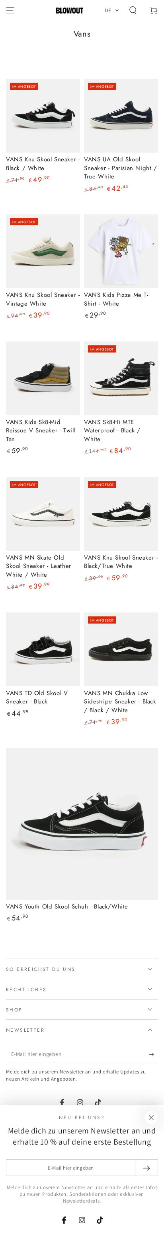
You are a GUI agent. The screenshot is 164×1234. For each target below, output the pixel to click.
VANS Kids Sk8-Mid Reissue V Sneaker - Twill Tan (40, 431)
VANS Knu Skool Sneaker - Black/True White (121, 562)
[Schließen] (151, 1117)
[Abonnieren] (153, 1054)
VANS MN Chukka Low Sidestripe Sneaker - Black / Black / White (120, 702)
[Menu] (10, 10)
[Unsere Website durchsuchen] (133, 10)
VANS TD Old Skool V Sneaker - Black (37, 697)
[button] (112, 10)
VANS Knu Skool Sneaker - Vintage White (43, 299)
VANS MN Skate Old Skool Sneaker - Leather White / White (38, 566)
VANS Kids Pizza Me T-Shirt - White (116, 299)
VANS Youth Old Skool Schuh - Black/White (67, 906)
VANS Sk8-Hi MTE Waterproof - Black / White (112, 431)
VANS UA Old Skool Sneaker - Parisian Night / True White (120, 168)
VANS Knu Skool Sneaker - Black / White (43, 163)
